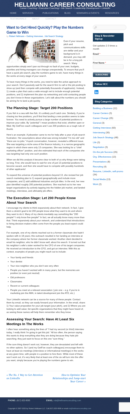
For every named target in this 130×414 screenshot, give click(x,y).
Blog (67, 13)
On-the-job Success (103, 152)
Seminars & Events (87, 13)
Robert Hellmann (16, 36)
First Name (99, 62)
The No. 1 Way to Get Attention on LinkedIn (24, 376)
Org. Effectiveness (102, 156)
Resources (112, 13)
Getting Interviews (34, 36)
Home (13, 13)
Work (95, 184)
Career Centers (100, 113)
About (36, 18)
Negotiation (98, 147)
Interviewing (99, 132)
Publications (50, 13)
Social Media (99, 179)
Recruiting (98, 166)
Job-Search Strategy (53, 36)
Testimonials (18, 18)
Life (95, 142)
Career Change (100, 118)
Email (96, 54)
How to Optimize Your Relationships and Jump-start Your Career (69, 378)
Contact (51, 18)
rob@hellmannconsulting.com (67, 400)
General (97, 123)
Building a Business (102, 108)
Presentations (100, 161)
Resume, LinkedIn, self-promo (108, 171)
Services (27, 13)
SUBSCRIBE (101, 74)
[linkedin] (97, 92)
